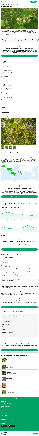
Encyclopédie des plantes (6, 4)
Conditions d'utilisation (15, 416)
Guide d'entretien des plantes (16, 412)
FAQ (1, 421)
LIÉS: (12, 311)
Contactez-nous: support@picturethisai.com (11, 421)
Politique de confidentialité (5, 416)
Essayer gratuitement (33, 2)
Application (24, 412)
